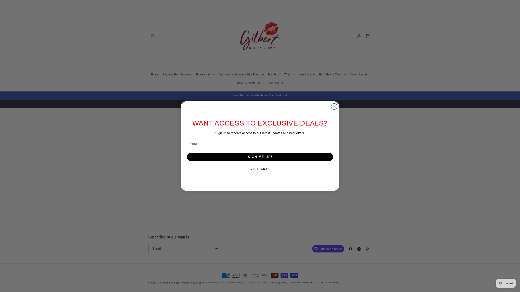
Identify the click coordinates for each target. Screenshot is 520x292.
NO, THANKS (260, 169)
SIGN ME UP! (260, 157)
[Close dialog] (334, 106)
